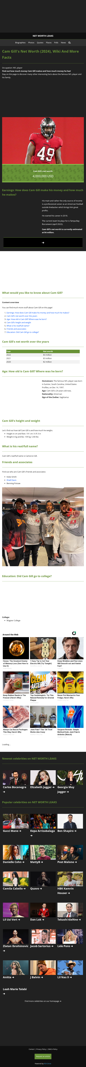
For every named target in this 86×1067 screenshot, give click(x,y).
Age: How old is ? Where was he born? (27, 319)
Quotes (40, 42)
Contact (31, 1049)
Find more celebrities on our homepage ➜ (43, 1001)
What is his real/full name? (18, 325)
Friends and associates (16, 329)
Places (49, 42)
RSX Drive (47, 1064)
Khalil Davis (11, 480)
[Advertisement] (43, 15)
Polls (56, 42)
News (63, 42)
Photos (31, 42)
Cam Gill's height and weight (19, 322)
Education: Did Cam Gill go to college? (23, 332)
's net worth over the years (22, 316)
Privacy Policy (41, 1049)
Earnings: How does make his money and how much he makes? (38, 312)
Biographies (20, 42)
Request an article (43, 1056)
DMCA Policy (52, 1049)
